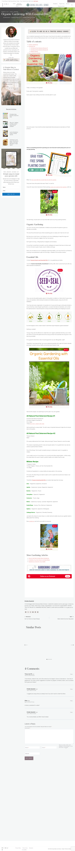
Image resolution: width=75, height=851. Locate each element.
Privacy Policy (18, 847)
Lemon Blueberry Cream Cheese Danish (14, 133)
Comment (27, 728)
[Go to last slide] (26, 645)
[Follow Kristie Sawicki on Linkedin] (35, 612)
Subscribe (71, 1)
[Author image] (2, 17)
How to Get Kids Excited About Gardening (39, 558)
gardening (31, 521)
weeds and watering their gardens (58, 187)
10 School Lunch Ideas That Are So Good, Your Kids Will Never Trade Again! (14, 142)
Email (43, 747)
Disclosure (31, 847)
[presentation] (5, 115)
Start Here (19, 3)
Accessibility (24, 849)
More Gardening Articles (34, 53)
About (17, 6)
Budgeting (55, 3)
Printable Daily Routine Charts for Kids (14, 115)
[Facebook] (2, 4)
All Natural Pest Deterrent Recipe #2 (39, 49)
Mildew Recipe (34, 51)
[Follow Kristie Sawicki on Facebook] (26, 612)
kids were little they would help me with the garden (44, 179)
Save (69, 56)
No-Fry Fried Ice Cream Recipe (32, 617)
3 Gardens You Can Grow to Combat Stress (39, 560)
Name (27, 747)
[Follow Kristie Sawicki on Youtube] (33, 612)
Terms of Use (24, 847)
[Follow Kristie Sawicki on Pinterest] (38, 612)
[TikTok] (8, 4)
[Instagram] (4, 4)
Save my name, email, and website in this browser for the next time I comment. (65, 746)
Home (14, 3)
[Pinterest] (2, 6)
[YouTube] (6, 4)
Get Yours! (36, 1)
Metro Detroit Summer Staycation (66, 617)
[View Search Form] (72, 5)
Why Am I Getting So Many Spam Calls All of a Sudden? (14, 124)
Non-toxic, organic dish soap (37, 423)
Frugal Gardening (14, 11)
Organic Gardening (33, 44)
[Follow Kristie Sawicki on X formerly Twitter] (28, 612)
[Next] (72, 645)
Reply (71, 674)
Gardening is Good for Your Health (37, 561)
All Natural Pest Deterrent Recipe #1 (39, 48)
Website (27, 753)
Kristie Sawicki (7, 17)
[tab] (47, 659)
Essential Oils (4, 11)
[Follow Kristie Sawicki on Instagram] (30, 612)
